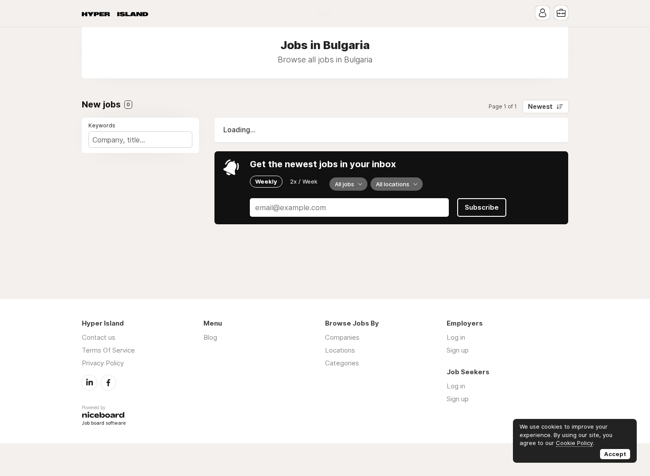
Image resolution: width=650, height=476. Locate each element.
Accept (615, 453)
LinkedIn (89, 382)
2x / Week (303, 181)
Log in (456, 337)
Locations (340, 350)
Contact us (98, 337)
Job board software (104, 423)
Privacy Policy (103, 363)
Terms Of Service (108, 350)
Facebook (108, 382)
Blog (325, 13)
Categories (342, 363)
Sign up (458, 350)
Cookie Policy (574, 442)
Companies (342, 337)
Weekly (266, 181)
